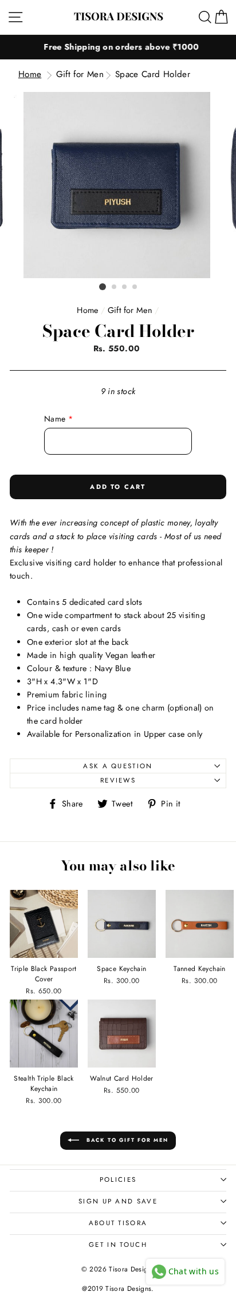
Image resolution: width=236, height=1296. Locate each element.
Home (29, 74)
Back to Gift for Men (126, 1139)
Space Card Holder (152, 74)
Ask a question (117, 766)
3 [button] (125, 287)
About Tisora (118, 1222)
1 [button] (102, 286)
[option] (118, 47)
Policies (118, 1179)
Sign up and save (118, 1201)
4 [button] (135, 287)
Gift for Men (80, 74)
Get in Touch (118, 1244)
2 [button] (114, 287)
